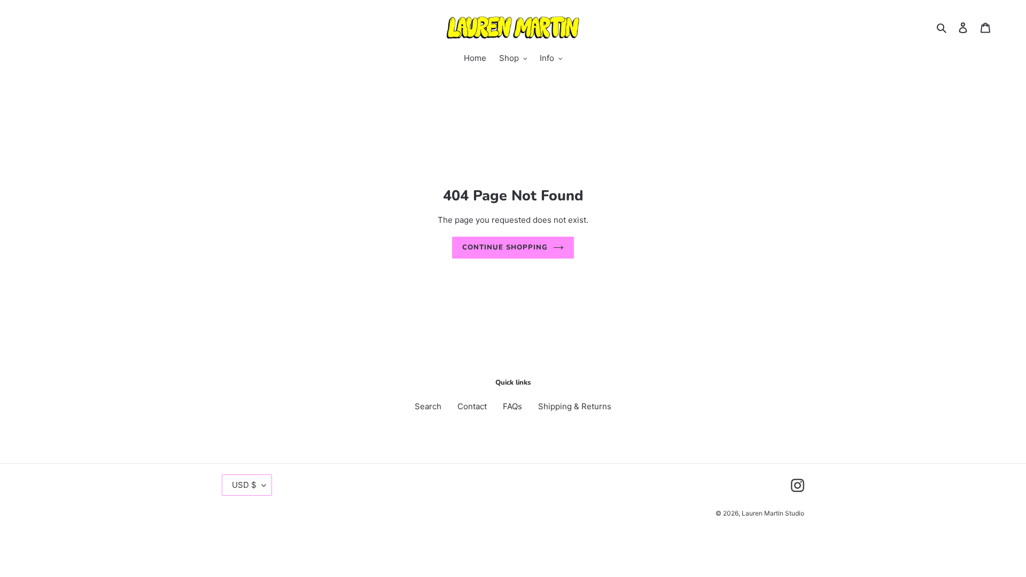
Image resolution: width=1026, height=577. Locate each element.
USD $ (244, 485)
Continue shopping (505, 247)
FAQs (512, 406)
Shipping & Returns (574, 406)
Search (428, 406)
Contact (472, 406)
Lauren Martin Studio (773, 513)
